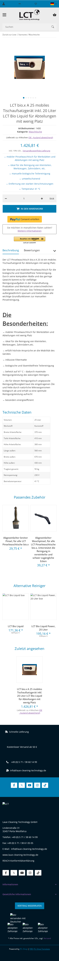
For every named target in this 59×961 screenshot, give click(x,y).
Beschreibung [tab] (11, 250)
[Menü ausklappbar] (4, 15)
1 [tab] (23, 98)
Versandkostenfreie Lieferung (36, 150)
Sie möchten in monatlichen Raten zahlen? (29, 229)
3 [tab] (28, 98)
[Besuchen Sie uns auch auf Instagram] (37, 785)
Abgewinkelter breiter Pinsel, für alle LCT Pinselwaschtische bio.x (16, 541)
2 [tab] (26, 98)
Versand (47, 938)
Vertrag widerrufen (29, 905)
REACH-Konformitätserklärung (18, 860)
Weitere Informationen (30, 230)
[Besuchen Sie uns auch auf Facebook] (14, 785)
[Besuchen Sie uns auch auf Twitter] (22, 785)
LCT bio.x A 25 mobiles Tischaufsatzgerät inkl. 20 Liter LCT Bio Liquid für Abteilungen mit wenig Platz (29, 695)
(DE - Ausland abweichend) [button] (40, 137)
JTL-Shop (24, 949)
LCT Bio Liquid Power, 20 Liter (43, 628)
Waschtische (35, 131)
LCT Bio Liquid (15, 626)
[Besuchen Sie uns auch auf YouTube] (29, 785)
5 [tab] (33, 98)
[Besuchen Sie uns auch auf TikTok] (45, 785)
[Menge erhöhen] (42, 198)
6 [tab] (35, 98)
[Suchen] (53, 26)
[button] (19, 4)
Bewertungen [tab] (32, 250)
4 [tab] (30, 98)
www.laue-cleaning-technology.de (20, 854)
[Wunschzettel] (35, 3)
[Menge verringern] (6, 198)
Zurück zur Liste (9, 34)
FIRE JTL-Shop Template (39, 949)
